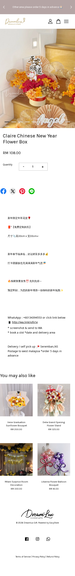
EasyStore (54, 523)
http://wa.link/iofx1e (25, 322)
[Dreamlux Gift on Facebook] (26, 541)
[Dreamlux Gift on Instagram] (37, 541)
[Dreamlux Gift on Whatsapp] (48, 541)
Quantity (7, 164)
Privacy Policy (38, 556)
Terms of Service (23, 556)
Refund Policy (53, 556)
